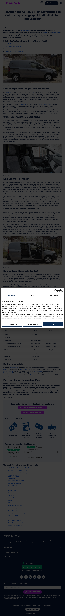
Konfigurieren (31, 324)
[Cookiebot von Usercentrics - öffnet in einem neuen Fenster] (55, 290)
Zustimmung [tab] (11, 295)
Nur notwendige (12, 324)
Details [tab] (32, 295)
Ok (53, 324)
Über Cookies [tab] (54, 295)
